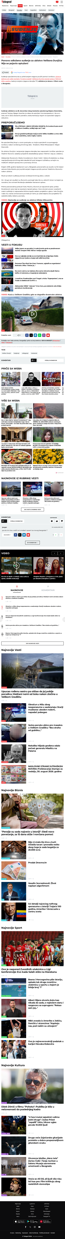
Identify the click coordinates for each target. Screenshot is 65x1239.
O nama (12, 1233)
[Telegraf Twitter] (30, 1227)
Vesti (2, 57)
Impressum (25, 1233)
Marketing (18, 1233)
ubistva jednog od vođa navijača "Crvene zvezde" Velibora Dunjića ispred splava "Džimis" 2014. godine (31, 79)
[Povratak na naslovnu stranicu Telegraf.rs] (6, 2)
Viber (3, 342)
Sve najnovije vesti (32, 643)
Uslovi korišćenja (57, 346)
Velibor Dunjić (6, 353)
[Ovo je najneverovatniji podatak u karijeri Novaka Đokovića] (13, 1049)
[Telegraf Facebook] (25, 1227)
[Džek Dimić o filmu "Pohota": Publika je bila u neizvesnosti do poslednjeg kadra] (32, 1086)
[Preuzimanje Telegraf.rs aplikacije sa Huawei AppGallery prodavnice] (45, 1221)
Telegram (9, 342)
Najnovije (11, 650)
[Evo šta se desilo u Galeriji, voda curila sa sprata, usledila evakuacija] (16, 565)
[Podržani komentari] (57, 521)
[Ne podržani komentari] (62, 521)
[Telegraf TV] (39, 1227)
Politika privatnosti (44, 1233)
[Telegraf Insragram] (34, 1227)
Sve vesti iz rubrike (32, 509)
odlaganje (25, 353)
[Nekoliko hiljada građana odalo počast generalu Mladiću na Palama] (13, 753)
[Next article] (63, 619)
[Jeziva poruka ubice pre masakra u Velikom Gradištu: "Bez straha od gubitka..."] (54, 489)
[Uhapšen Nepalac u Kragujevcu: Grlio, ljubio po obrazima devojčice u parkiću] (48, 565)
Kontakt (53, 1233)
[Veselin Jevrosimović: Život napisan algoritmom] (13, 891)
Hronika (8, 57)
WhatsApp (56, 340)
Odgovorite (7, 535)
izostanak (34, 353)
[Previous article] (1, 619)
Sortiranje (53, 517)
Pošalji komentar (51, 360)
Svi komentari (32, 542)
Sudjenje (16, 353)
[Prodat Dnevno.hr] (13, 870)
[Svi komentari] (51, 521)
